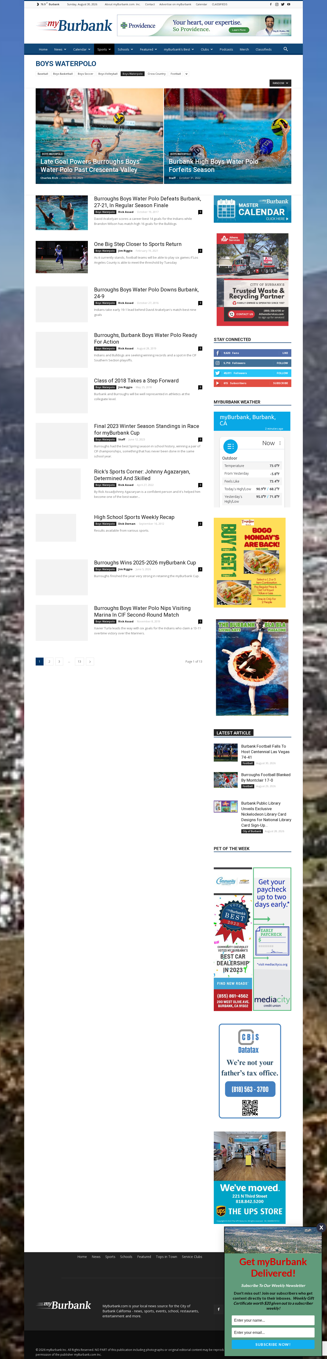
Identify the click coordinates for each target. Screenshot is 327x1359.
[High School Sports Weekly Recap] (56, 528)
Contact (150, 4)
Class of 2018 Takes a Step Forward (136, 381)
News (58, 49)
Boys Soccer (85, 73)
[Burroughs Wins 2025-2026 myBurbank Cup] (62, 577)
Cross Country (157, 73)
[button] (285, 49)
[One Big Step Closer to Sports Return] (62, 257)
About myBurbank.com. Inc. (123, 4)
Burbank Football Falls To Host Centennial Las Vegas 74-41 (265, 694)
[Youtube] (288, 4)
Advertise (284, 1178)
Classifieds (264, 49)
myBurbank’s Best (177, 49)
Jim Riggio (125, 250)
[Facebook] (270, 4)
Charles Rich (49, 178)
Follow (282, 363)
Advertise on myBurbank (175, 4)
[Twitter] (282, 4)
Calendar (201, 4)
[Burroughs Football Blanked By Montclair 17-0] (226, 722)
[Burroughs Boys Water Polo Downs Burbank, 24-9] (62, 304)
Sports (102, 49)
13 (79, 662)
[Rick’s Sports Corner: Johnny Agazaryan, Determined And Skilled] (58, 483)
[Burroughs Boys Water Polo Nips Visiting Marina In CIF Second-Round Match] (62, 623)
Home (43, 49)
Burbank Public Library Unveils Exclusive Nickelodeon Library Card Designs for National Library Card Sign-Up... (266, 756)
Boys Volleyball (108, 73)
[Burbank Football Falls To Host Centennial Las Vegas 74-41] (226, 695)
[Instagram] (276, 4)
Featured (146, 49)
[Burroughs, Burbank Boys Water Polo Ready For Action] (62, 350)
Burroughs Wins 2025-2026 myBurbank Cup (145, 563)
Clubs (205, 49)
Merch (244, 49)
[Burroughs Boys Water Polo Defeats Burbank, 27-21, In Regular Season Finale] (62, 212)
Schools (123, 49)
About (250, 1178)
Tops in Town (166, 1178)
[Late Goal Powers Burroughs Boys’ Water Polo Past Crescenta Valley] (99, 143)
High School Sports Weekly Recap (134, 517)
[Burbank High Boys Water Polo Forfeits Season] (228, 143)
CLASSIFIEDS (219, 4)
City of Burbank (252, 773)
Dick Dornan (126, 523)
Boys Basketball (63, 73)
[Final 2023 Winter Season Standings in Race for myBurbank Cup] (62, 441)
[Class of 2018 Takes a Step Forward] (62, 395)
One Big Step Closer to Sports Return (138, 244)
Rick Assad (126, 212)
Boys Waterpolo (133, 73)
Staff (172, 178)
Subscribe (280, 383)
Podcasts (226, 49)
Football (176, 73)
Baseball (43, 73)
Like (285, 353)
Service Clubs (192, 1178)
